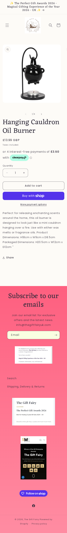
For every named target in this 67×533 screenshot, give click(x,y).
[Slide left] (26, 114)
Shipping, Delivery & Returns (26, 386)
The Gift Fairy (31, 519)
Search (12, 378)
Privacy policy (39, 523)
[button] (7, 25)
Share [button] (10, 257)
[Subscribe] (56, 335)
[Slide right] (41, 114)
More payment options (33, 204)
